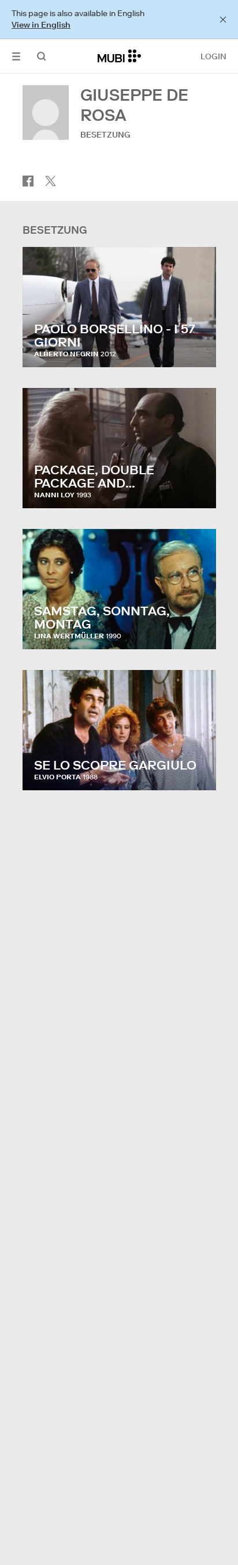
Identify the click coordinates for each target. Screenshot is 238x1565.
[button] (16, 56)
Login (213, 56)
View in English (41, 25)
